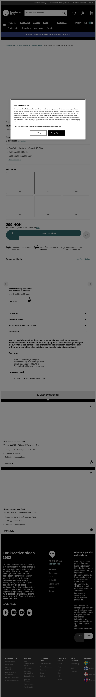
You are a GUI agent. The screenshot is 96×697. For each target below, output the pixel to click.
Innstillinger (38, 133)
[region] (48, 119)
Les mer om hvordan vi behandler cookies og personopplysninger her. (38, 126)
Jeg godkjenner (56, 133)
